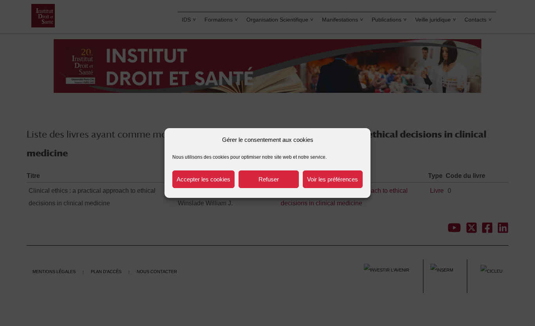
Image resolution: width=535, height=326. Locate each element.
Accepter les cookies (203, 179)
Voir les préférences (332, 179)
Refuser (268, 179)
